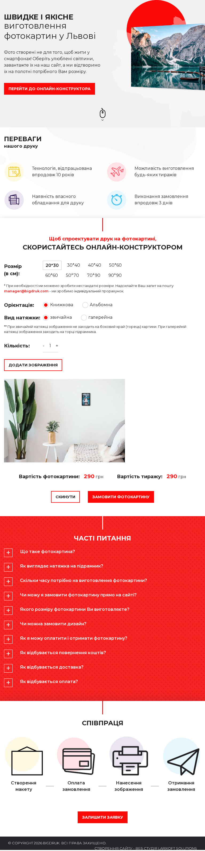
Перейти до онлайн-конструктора (49, 88)
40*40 (94, 265)
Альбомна (101, 304)
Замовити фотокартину (120, 496)
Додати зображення (33, 365)
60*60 (51, 275)
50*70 (72, 275)
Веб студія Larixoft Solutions (166, 848)
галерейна (100, 317)
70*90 (93, 275)
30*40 (73, 265)
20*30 (52, 265)
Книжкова (61, 304)
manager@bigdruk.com (26, 291)
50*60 (115, 265)
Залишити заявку (102, 817)
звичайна (61, 317)
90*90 (115, 275)
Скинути (65, 496)
